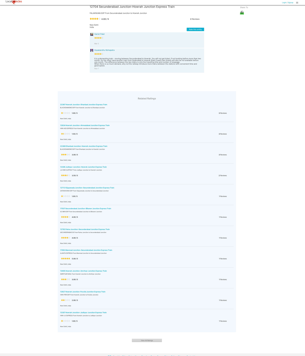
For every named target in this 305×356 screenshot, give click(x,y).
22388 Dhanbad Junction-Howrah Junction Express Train (83, 146)
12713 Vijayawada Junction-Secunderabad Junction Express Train (87, 188)
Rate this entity (195, 29)
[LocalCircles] (14, 2)
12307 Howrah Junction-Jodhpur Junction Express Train (83, 312)
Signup (290, 2)
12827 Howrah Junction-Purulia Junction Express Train (82, 292)
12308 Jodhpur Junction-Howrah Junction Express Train (83, 167)
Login (284, 2)
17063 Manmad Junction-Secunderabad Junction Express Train (86, 250)
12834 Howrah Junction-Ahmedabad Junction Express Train (85, 125)
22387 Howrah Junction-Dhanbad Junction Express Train (83, 104)
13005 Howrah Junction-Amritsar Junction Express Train (83, 271)
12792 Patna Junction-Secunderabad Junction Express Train (85, 229)
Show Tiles (297, 2)
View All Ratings (147, 340)
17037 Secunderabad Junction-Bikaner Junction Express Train (85, 208)
